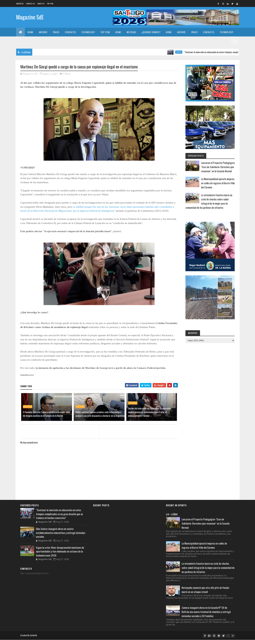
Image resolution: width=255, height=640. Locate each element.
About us (40, 3)
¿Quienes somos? (151, 32)
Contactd (70, 32)
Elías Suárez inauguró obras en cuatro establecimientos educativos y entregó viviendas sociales (60, 532)
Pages (56, 32)
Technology (88, 32)
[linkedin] (228, 4)
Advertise (20, 3)
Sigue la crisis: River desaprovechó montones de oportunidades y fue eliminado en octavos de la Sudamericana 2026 (60, 551)
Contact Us (30, 3)
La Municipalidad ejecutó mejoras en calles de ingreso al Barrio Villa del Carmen (218, 183)
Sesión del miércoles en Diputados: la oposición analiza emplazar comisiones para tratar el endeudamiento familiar (149, 411)
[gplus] (209, 636)
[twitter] (232, 4)
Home (30, 32)
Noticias (131, 32)
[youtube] (237, 4)
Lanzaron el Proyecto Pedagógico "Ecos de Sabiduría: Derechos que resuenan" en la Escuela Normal (218, 167)
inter (163, 52)
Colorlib (33, 635)
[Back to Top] (233, 636)
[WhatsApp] (228, 636)
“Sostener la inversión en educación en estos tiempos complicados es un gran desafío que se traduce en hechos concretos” (59, 514)
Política (67, 73)
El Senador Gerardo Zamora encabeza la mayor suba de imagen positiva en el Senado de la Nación (46, 413)
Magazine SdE (30, 17)
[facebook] (218, 4)
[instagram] (223, 4)
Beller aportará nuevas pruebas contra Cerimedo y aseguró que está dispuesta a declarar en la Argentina (99, 413)
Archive (43, 32)
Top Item (50, 3)
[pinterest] (219, 636)
